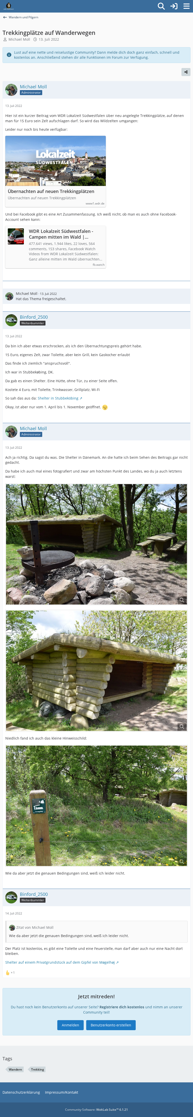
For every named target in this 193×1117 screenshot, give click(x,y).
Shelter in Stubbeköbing (58, 398)
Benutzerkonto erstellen (111, 1025)
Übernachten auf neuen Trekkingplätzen (51, 191)
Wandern (15, 1069)
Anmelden (70, 1025)
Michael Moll (19, 39)
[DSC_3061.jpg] (96, 806)
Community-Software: (96, 1109)
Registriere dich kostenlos (122, 1007)
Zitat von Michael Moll (35, 927)
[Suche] (161, 6)
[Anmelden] (174, 6)
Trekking (37, 1069)
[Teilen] (185, 72)
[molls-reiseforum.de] (9, 6)
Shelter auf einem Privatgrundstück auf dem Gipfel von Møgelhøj (60, 962)
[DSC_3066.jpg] (96, 671)
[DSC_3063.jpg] (96, 544)
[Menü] (186, 6)
